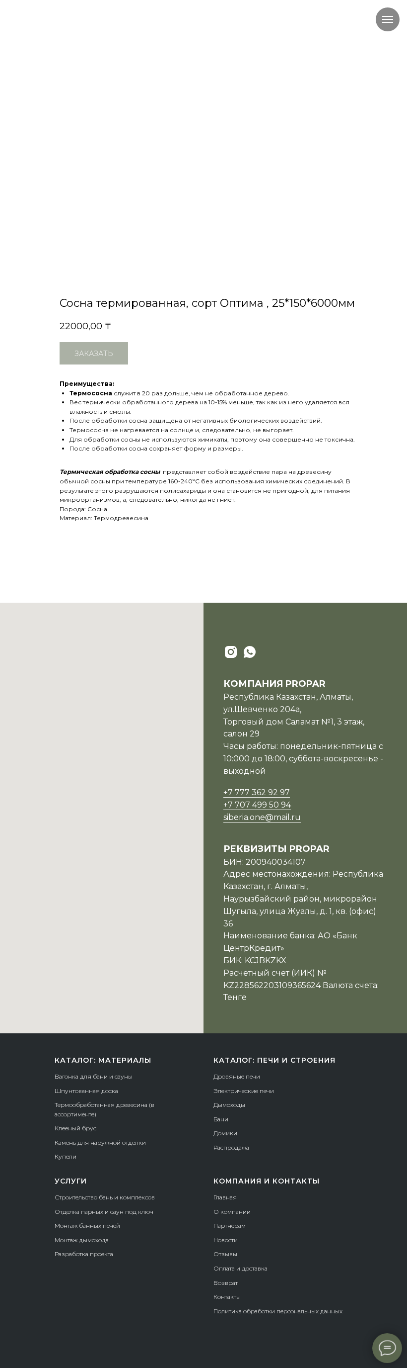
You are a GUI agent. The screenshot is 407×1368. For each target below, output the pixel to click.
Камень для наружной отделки (100, 1142)
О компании (232, 1211)
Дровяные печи (236, 1076)
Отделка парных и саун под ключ (104, 1211)
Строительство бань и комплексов (105, 1197)
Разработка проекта (84, 1254)
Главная (225, 1197)
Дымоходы (229, 1104)
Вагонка (66, 1076)
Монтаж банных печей (87, 1225)
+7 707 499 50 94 (257, 805)
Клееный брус (75, 1128)
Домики (225, 1133)
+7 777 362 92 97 (256, 792)
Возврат (225, 1282)
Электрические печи (243, 1090)
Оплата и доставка (240, 1268)
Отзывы (225, 1254)
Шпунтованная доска (86, 1090)
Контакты (227, 1296)
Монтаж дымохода (82, 1240)
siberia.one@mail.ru (262, 817)
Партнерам (229, 1225)
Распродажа (231, 1147)
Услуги (71, 1181)
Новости (225, 1240)
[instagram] (230, 651)
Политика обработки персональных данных (277, 1311)
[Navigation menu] (387, 19)
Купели (65, 1156)
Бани (220, 1119)
